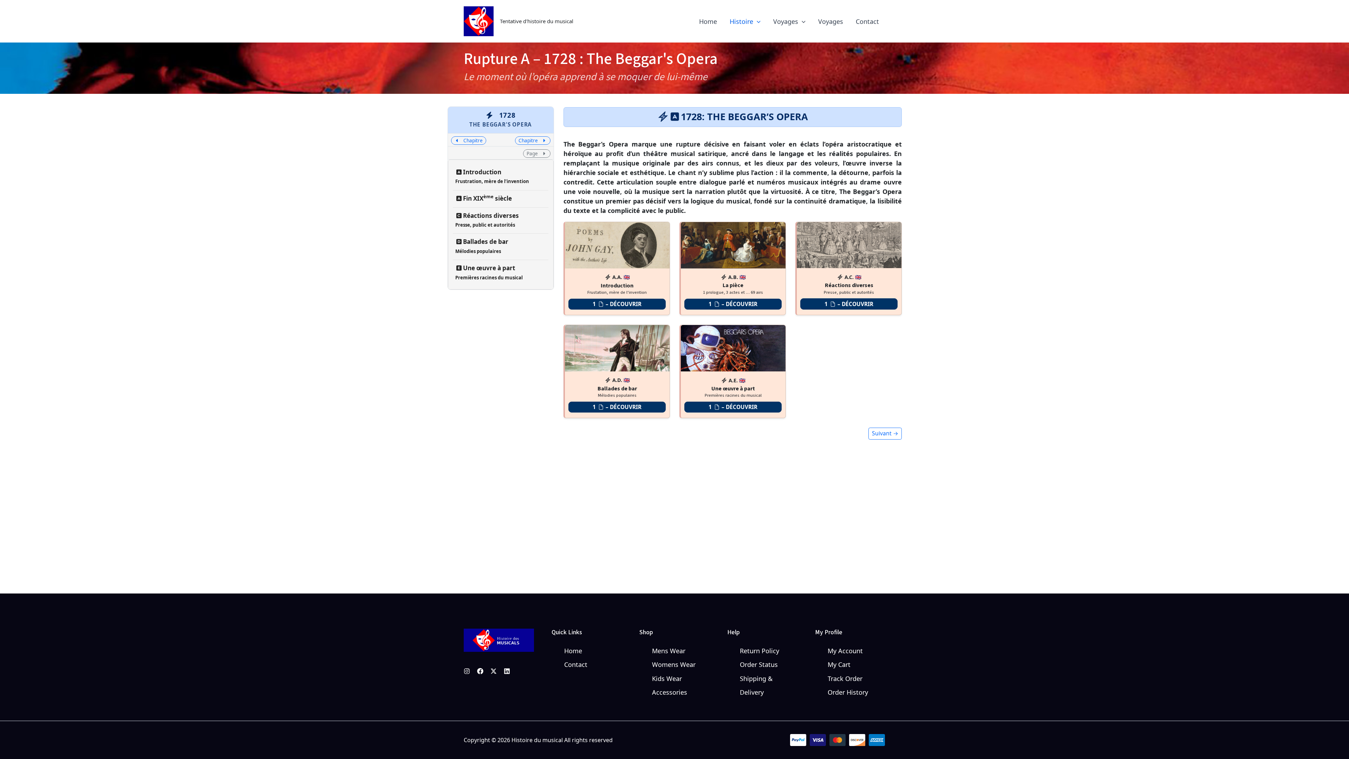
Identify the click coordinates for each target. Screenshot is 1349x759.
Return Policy (759, 651)
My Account (845, 651)
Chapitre (472, 140)
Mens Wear (668, 651)
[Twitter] (493, 671)
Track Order (845, 678)
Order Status (759, 664)
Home (573, 651)
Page (533, 153)
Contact (575, 664)
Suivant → (885, 433)
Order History (848, 692)
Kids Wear (667, 678)
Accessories (669, 692)
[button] (757, 21)
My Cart (839, 664)
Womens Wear (674, 664)
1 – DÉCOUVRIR (617, 303)
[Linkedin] (507, 671)
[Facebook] (480, 671)
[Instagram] (467, 671)
